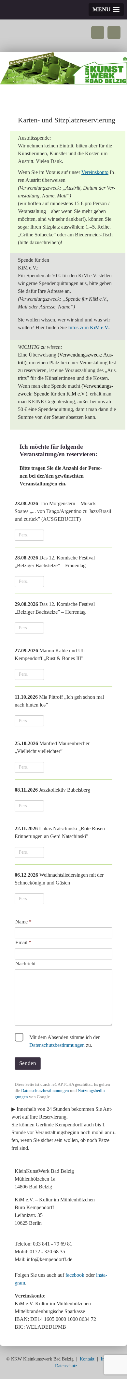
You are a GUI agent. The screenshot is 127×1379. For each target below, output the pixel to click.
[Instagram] (113, 32)
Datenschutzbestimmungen (57, 1045)
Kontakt (87, 1359)
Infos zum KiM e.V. (88, 327)
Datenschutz (66, 1365)
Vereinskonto (94, 172)
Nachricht (25, 963)
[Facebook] (97, 32)
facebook (74, 1275)
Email (23, 942)
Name (23, 921)
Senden (27, 1063)
